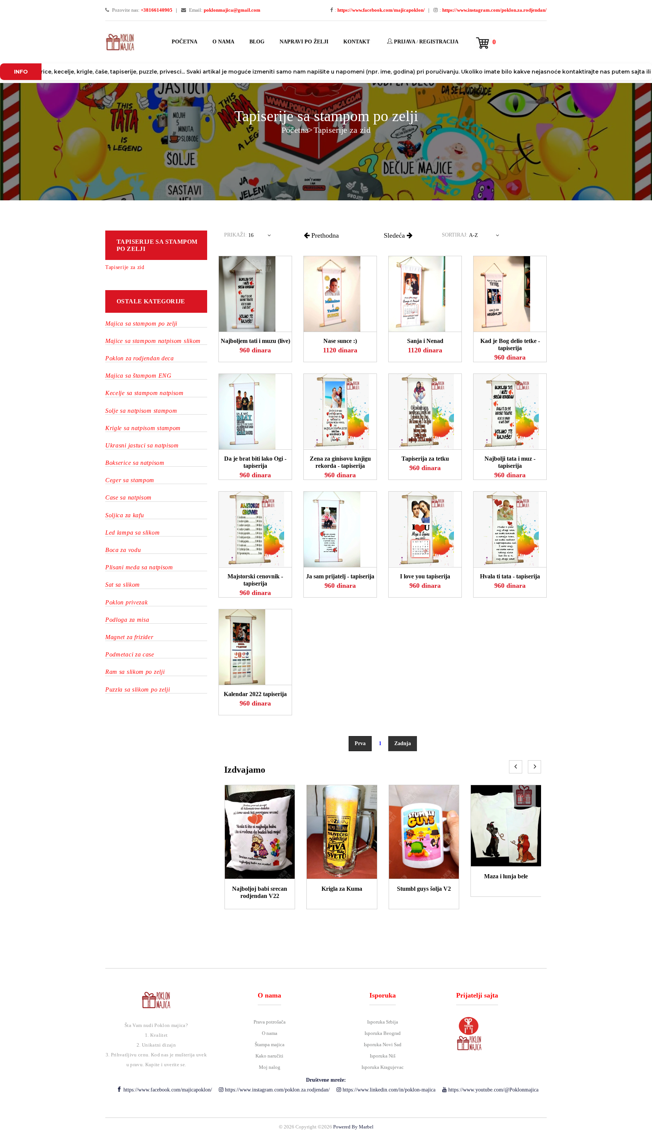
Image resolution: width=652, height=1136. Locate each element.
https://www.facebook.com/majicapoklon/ (167, 1090)
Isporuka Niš (382, 1056)
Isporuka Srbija (382, 1022)
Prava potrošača (270, 1022)
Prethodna (324, 235)
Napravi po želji (304, 42)
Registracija (438, 42)
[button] (261, 237)
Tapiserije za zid (342, 130)
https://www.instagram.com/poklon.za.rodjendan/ (276, 1090)
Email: (224, 10)
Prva (360, 743)
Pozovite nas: (141, 10)
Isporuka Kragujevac (382, 1067)
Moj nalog (269, 1067)
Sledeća (395, 235)
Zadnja (402, 743)
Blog (256, 42)
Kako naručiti (269, 1056)
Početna (184, 42)
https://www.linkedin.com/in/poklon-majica (388, 1090)
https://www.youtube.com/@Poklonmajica (492, 1090)
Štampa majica (269, 1044)
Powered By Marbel (353, 1127)
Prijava (403, 42)
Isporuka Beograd (382, 1033)
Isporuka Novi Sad (382, 1044)
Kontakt (356, 42)
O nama (223, 42)
